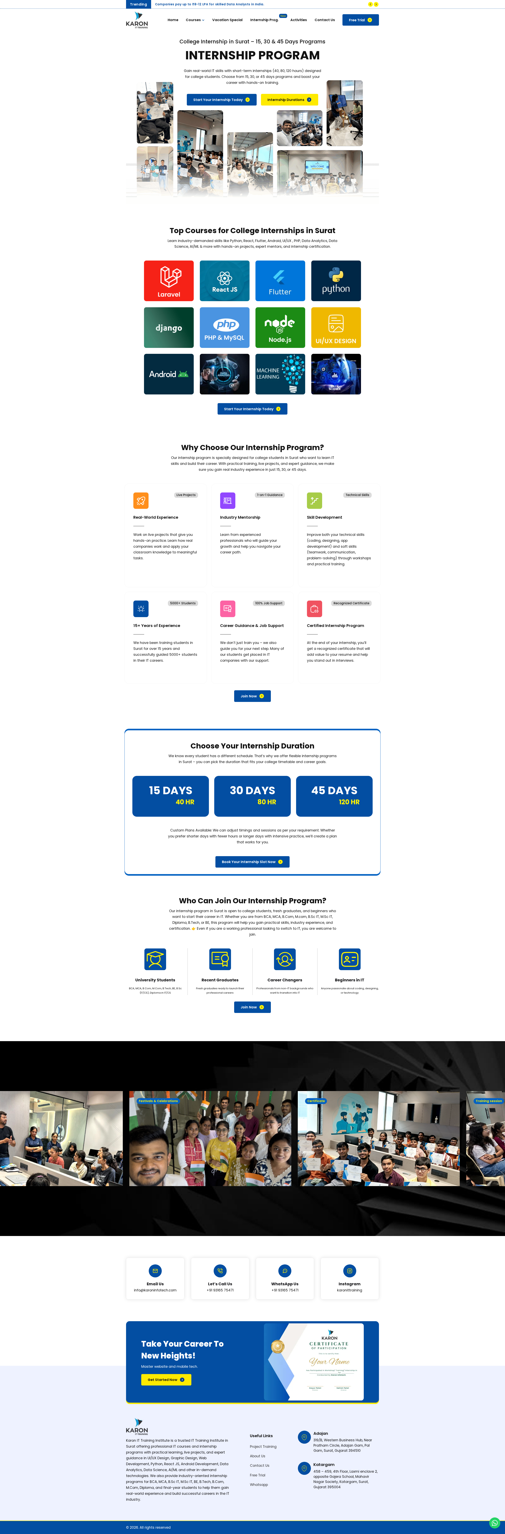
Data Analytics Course (287, 47)
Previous (370, 4)
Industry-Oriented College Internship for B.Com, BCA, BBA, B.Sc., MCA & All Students (225, 4)
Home (173, 20)
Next (376, 4)
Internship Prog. (264, 20)
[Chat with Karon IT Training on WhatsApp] (494, 1522)
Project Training (263, 1446)
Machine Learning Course (289, 36)
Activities (298, 20)
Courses (193, 20)
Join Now (249, 696)
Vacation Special (227, 20)
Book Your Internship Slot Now (249, 861)
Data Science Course (285, 58)
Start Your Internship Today (218, 99)
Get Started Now (162, 1379)
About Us (257, 1456)
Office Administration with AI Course (299, 69)
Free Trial (357, 20)
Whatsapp (259, 1484)
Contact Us (325, 20)
